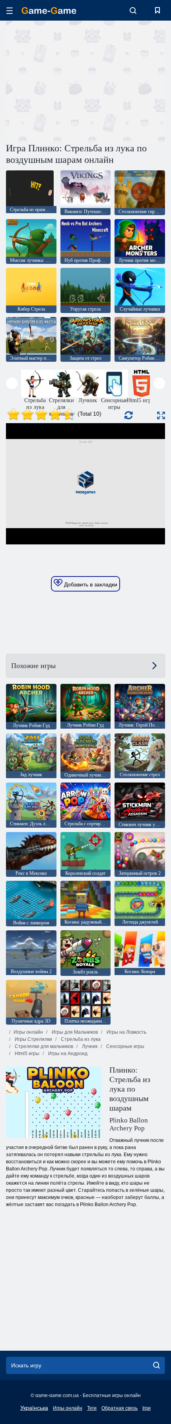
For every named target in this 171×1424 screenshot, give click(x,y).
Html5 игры (26, 1053)
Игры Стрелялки (33, 1039)
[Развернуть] (161, 415)
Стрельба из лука (80, 1039)
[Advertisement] (73, 80)
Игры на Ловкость (125, 1032)
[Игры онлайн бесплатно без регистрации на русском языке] (49, 10)
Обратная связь (119, 1408)
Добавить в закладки (89, 584)
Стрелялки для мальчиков (43, 1046)
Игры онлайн (28, 1032)
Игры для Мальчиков (74, 1032)
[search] (156, 1365)
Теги (92, 1408)
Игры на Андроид (67, 1053)
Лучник (89, 1046)
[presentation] (11, 383)
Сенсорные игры (124, 1046)
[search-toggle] (133, 10)
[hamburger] (9, 10)
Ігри (146, 1408)
